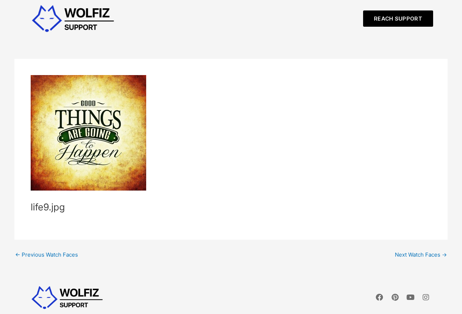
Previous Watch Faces (46, 254)
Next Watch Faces (421, 254)
